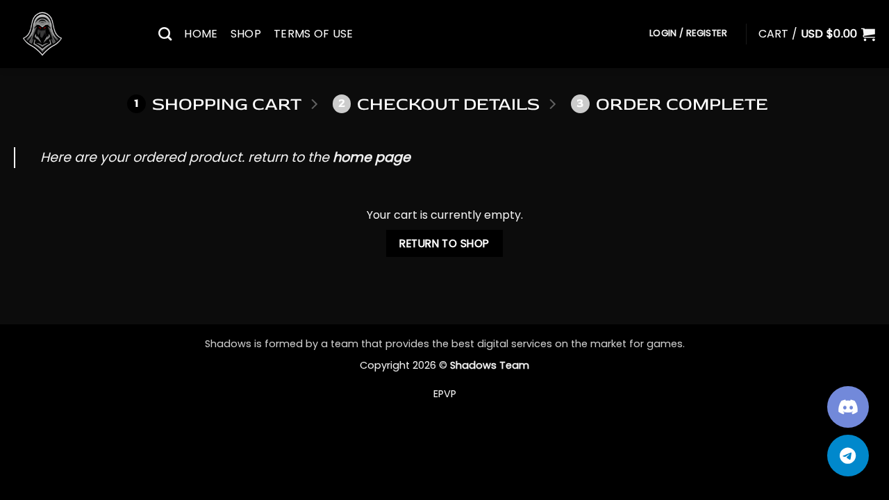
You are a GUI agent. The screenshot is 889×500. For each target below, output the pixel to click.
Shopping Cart (217, 104)
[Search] (165, 34)
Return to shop (444, 243)
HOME (200, 34)
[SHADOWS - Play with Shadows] (76, 34)
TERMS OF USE (314, 34)
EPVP (444, 394)
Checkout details (439, 104)
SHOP (246, 34)
